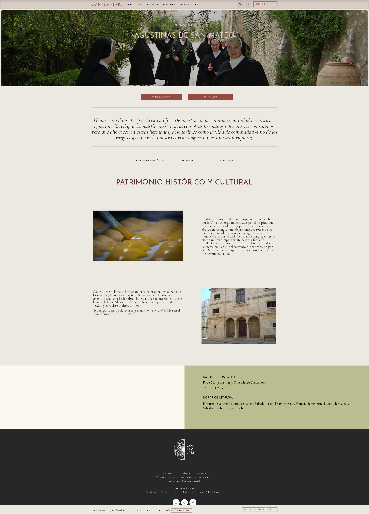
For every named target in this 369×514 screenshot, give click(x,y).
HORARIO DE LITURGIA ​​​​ (161, 97)
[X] (176, 502)
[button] (248, 4)
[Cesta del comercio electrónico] (240, 4)
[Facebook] (192, 502)
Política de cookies (181, 510)
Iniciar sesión (265, 4)
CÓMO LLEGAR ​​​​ (210, 97)
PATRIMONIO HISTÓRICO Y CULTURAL (184, 182)
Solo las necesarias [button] (253, 509)
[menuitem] (130, 4)
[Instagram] (184, 502)
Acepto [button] (271, 509)
